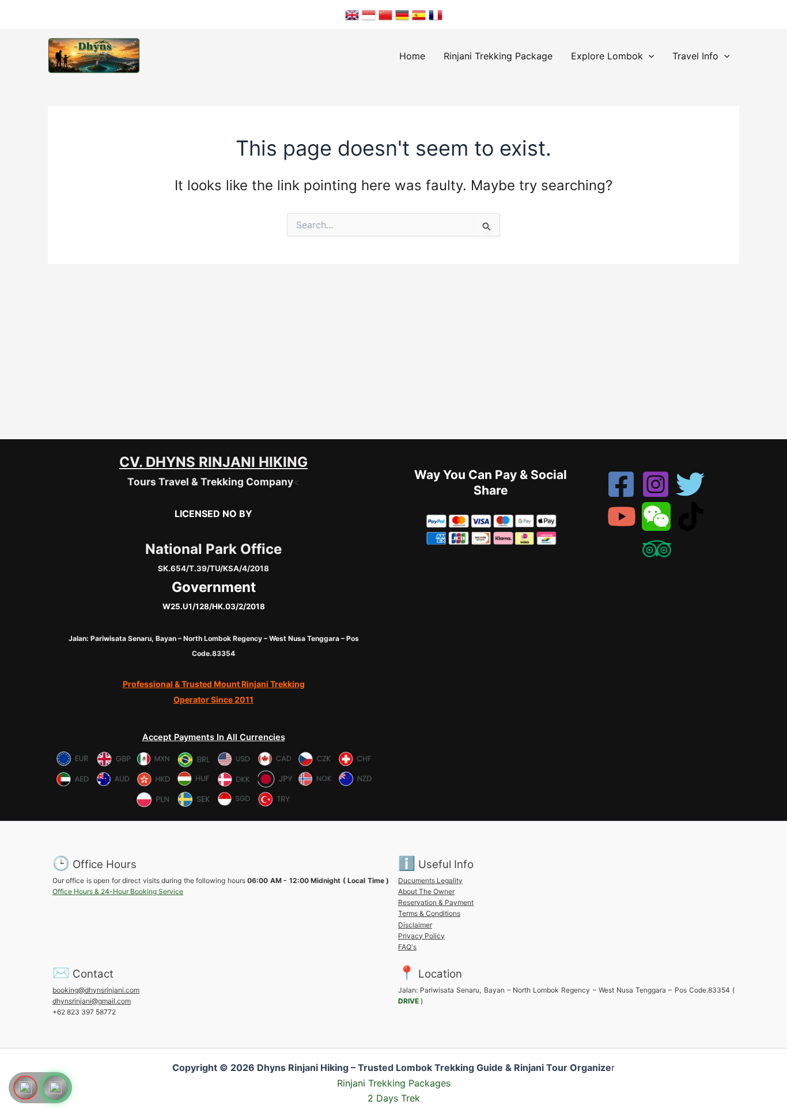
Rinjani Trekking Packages (394, 1083)
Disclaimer (415, 925)
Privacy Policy (421, 935)
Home (412, 56)
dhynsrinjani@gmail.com (91, 1001)
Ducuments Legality (430, 880)
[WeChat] (656, 516)
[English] (352, 14)
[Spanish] (419, 14)
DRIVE (408, 1001)
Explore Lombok (607, 56)
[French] (435, 14)
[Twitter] (690, 484)
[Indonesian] (369, 14)
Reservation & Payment (436, 902)
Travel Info (695, 56)
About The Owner (426, 891)
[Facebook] (621, 484)
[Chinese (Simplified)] (385, 14)
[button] (648, 56)
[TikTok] (691, 516)
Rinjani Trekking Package (498, 56)
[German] (402, 14)
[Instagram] (656, 484)
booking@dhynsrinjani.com (95, 990)
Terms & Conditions (429, 913)
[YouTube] (622, 516)
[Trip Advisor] (657, 549)
